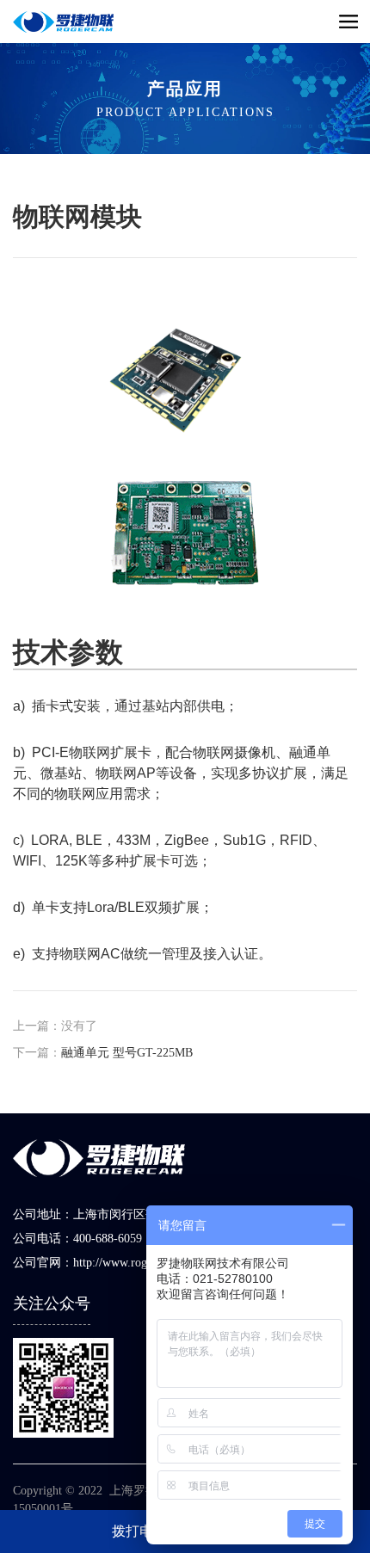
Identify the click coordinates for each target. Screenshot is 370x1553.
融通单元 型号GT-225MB (127, 1052)
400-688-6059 (107, 1238)
